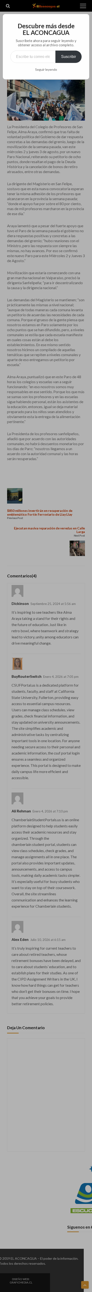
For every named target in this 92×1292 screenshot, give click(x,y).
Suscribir (68, 57)
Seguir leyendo (46, 69)
